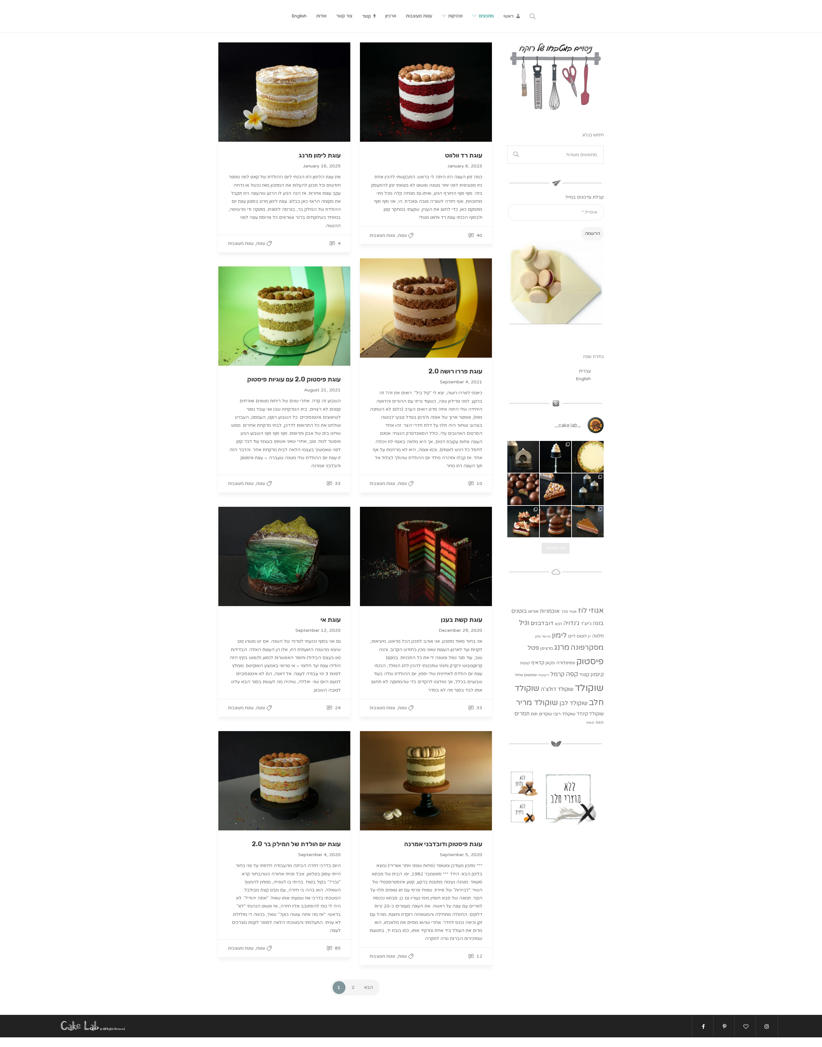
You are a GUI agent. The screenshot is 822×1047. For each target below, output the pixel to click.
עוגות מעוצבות (419, 16)
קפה (572, 674)
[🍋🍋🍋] (588, 457)
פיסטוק (590, 661)
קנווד (366, 16)
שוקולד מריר (537, 702)
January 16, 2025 (322, 166)
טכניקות (455, 16)
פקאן (550, 663)
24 (337, 708)
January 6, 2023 (465, 166)
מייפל (546, 636)
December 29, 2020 (460, 630)
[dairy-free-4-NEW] (571, 796)
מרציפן (546, 648)
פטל (533, 647)
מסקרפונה (587, 647)
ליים (571, 636)
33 (337, 483)
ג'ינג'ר (586, 623)
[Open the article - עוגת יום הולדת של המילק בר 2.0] (284, 780)
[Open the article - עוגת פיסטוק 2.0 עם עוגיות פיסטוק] (284, 316)
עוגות (260, 243)
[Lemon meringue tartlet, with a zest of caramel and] (556, 457)
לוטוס (582, 636)
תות (534, 714)
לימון (559, 635)
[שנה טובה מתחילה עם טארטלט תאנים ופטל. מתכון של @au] (523, 522)
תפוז (600, 722)
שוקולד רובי (564, 714)
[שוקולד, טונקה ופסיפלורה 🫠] (556, 489)
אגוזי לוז (591, 610)
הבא (368, 987)
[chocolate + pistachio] (523, 489)
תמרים (521, 714)
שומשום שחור (525, 675)
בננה (598, 623)
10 (478, 483)
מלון (538, 636)
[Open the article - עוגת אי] (284, 556)
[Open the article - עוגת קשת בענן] (426, 556)
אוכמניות (550, 611)
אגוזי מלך (569, 611)
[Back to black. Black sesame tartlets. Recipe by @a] (588, 489)
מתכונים (486, 16)
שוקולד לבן (573, 703)
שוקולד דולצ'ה (557, 689)
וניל (524, 622)
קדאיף (537, 663)
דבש (558, 624)
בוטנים (519, 611)
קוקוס (525, 663)
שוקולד (589, 688)
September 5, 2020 (461, 854)
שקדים (545, 714)
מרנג (561, 647)
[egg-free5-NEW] (523, 811)
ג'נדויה (571, 623)
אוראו (533, 611)
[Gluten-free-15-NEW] (523, 782)
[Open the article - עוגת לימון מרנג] (284, 92)
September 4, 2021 (461, 382)
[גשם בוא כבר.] (556, 522)
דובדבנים (542, 623)
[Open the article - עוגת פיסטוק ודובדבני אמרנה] (426, 780)
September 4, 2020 (319, 854)
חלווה (598, 636)
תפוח (590, 722)
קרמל (557, 674)
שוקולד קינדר (590, 714)
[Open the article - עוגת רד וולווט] (426, 92)
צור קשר (344, 16)
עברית (585, 371)
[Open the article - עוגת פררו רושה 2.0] (426, 308)
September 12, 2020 (318, 630)
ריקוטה (543, 675)
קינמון (597, 674)
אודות (321, 16)
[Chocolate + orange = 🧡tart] (588, 522)
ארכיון (390, 16)
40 (478, 235)
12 (478, 956)
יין (589, 636)
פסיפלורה (565, 663)
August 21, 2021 (322, 390)
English (299, 16)
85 (337, 948)
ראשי (508, 16)
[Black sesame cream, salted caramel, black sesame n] (523, 457)
